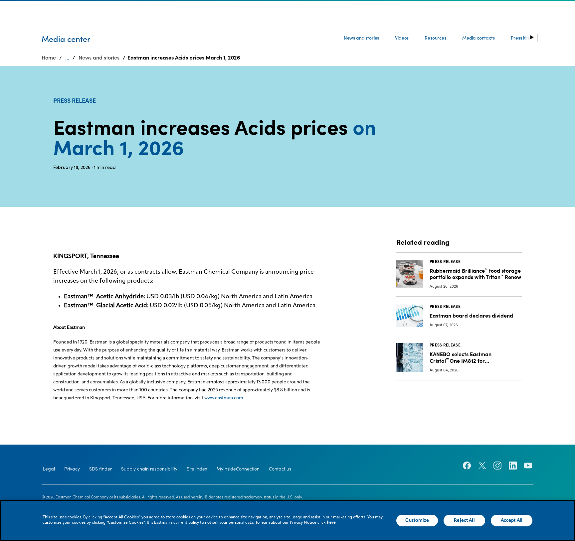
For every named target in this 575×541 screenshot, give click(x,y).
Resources (435, 38)
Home (49, 57)
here (331, 523)
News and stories (361, 38)
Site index (197, 469)
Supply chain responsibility (149, 469)
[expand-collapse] (531, 37)
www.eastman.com (223, 398)
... (67, 57)
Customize (417, 520)
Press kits (520, 38)
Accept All (511, 520)
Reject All (464, 520)
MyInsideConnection (238, 469)
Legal (49, 469)
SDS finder (100, 469)
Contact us (280, 469)
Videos (402, 38)
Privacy (72, 469)
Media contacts (478, 38)
